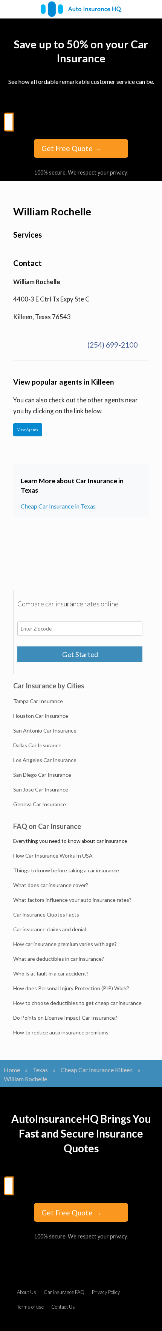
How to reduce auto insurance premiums (61, 1032)
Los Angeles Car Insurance (44, 760)
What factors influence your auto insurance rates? (72, 900)
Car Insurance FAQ (64, 1292)
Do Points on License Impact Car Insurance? (65, 1017)
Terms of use (30, 1307)
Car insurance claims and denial (49, 929)
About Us (26, 1292)
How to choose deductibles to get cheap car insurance (77, 1003)
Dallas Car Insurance (37, 745)
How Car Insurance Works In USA (53, 855)
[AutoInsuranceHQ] (81, 9)
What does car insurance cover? (50, 885)
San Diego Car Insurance (42, 774)
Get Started (80, 654)
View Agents (27, 430)
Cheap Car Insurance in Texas (58, 506)
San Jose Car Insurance (40, 789)
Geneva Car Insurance (39, 804)
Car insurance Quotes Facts (46, 914)
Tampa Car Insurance (38, 701)
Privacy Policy (106, 1292)
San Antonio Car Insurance (44, 730)
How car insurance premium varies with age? (65, 944)
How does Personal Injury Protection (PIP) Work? (71, 988)
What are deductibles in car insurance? (58, 958)
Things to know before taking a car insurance (66, 870)
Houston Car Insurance (40, 716)
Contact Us (63, 1307)
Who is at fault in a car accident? (51, 973)
